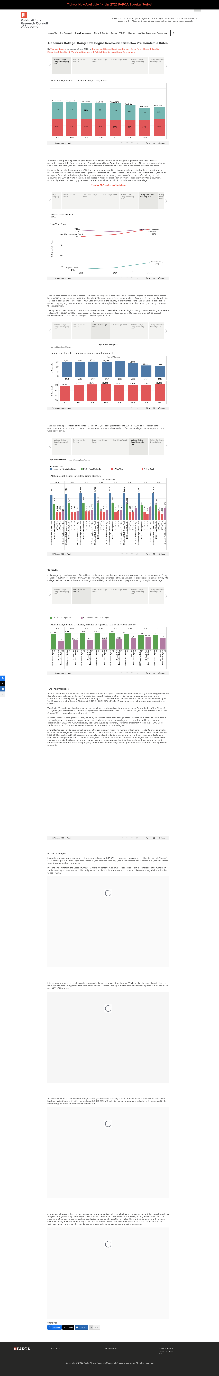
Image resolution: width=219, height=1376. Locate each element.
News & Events (101, 33)
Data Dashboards (83, 33)
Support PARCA (118, 33)
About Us (52, 33)
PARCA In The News (166, 1351)
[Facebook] (2, 678)
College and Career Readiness (106, 49)
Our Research (66, 33)
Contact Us (54, 1349)
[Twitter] (2, 683)
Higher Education (151, 49)
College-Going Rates (132, 49)
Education (52, 52)
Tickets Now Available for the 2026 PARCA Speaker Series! (109, 4)
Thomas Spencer (58, 49)
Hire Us (131, 33)
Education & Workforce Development (76, 52)
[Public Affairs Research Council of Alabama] (64, 20)
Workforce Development (123, 52)
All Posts (162, 1354)
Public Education (103, 52)
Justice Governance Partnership (152, 33)
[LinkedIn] (2, 688)
